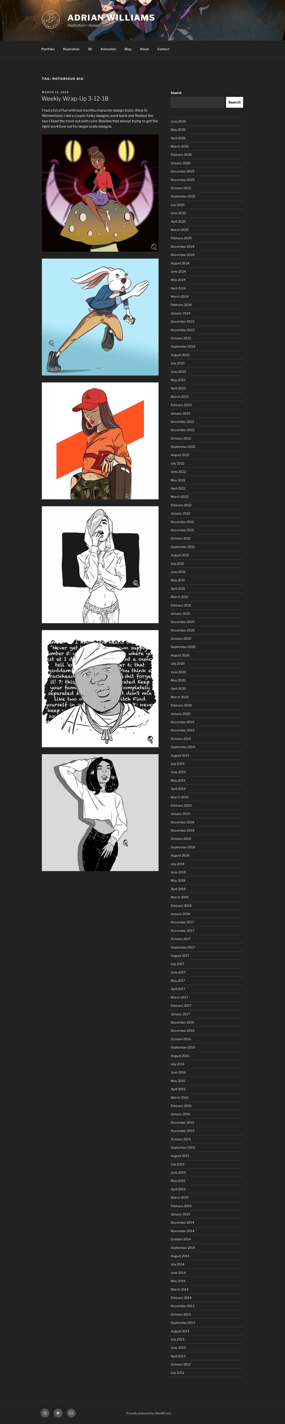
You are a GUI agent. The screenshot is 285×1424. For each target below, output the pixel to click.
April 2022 (178, 488)
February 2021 (181, 605)
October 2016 (181, 1039)
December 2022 (182, 421)
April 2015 (178, 1189)
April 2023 (178, 388)
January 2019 (180, 814)
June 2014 (178, 1273)
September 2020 (183, 647)
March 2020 (180, 697)
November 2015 (182, 1131)
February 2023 (181, 405)
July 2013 (177, 1339)
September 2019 (183, 747)
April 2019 (178, 789)
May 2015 (178, 1181)
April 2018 (178, 889)
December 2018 (182, 822)
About (144, 49)
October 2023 (181, 338)
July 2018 (177, 864)
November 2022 (182, 430)
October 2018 (181, 839)
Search (176, 93)
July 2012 (177, 1372)
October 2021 (181, 538)
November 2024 (183, 255)
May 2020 (178, 680)
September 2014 (183, 1248)
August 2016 (180, 1056)
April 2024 (178, 288)
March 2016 (179, 1097)
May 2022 (178, 480)
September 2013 (183, 1322)
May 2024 (178, 280)
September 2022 (183, 446)
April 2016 (178, 1089)
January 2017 (180, 1014)
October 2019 (181, 739)
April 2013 (178, 1356)
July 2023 (178, 363)
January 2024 (180, 313)
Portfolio (48, 49)
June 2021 (178, 572)
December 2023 (182, 321)
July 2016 (177, 1064)
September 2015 (183, 1147)
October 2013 (181, 1314)
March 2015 (179, 1197)
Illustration (71, 49)
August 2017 (180, 955)
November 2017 (182, 930)
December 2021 (182, 522)
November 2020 (183, 630)
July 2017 (177, 964)
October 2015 (181, 1139)
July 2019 (177, 764)
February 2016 (181, 1106)
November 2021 (182, 530)
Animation (108, 49)
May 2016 (178, 1081)
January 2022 (180, 513)
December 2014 (182, 1222)
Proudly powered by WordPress (148, 1413)
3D (90, 49)
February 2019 (181, 805)
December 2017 (182, 922)
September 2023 (183, 346)
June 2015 (178, 1172)
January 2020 (181, 714)
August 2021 (180, 555)
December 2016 (182, 1022)
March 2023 (180, 397)
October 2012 (181, 1364)
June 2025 (178, 213)
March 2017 (179, 997)
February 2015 (181, 1206)
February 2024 (181, 305)
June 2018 (178, 872)
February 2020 (181, 705)
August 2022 (180, 455)
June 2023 (178, 372)
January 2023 (180, 413)
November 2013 (182, 1306)
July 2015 (177, 1164)
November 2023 (183, 330)
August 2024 (180, 263)
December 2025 (182, 171)
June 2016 (178, 1072)
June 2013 (178, 1347)
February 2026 (181, 154)
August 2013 (180, 1331)
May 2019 (178, 780)
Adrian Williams (111, 18)
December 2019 (182, 722)
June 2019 (178, 772)
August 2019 (180, 755)
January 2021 (180, 613)
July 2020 (178, 663)
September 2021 (183, 547)
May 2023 (178, 380)
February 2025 (181, 238)
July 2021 (177, 563)
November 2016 (182, 1030)
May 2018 (178, 880)
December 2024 (182, 246)
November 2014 (182, 1231)
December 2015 (182, 1122)
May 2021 (178, 580)
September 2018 (183, 847)
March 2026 (180, 146)
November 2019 (182, 730)
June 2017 (178, 972)
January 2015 (180, 1214)
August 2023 (180, 355)
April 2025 (178, 221)
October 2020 (181, 638)
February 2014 (181, 1297)
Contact (163, 49)
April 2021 (178, 588)
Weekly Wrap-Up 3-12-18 (74, 98)
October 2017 (181, 939)
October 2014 (181, 1239)
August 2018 (180, 855)
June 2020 (178, 672)
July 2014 (177, 1264)
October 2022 (181, 438)
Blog (127, 49)
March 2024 (180, 296)
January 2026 (180, 163)
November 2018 (182, 830)
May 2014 (178, 1281)
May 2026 (178, 129)
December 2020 (183, 622)
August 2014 (180, 1256)
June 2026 (178, 121)
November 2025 (183, 180)
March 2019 (179, 797)
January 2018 (180, 914)
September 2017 (183, 947)
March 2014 (179, 1289)
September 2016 (183, 1047)
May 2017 (178, 980)
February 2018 (181, 905)
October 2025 (181, 188)
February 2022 (181, 505)
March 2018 (179, 897)
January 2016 (180, 1114)
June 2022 (178, 471)
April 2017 (178, 989)
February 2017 (181, 1005)
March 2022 (179, 496)
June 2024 (178, 271)
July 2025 (178, 205)
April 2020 (178, 688)
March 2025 (180, 230)
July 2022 (177, 463)
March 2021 (179, 597)
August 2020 (180, 655)
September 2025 (183, 196)
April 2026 (178, 138)
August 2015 (180, 1156)
